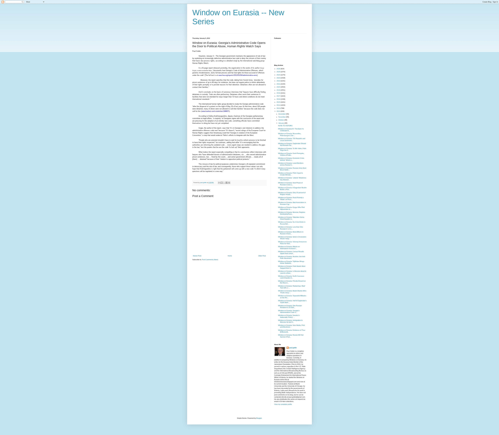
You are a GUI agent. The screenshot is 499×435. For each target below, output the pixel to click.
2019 (279, 90)
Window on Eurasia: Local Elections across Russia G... (290, 164)
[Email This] (219, 182)
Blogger (259, 418)
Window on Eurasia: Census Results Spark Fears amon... (291, 252)
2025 (279, 72)
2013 (279, 108)
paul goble (293, 348)
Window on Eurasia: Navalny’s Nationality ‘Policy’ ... (289, 316)
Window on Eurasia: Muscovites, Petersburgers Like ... (289, 134)
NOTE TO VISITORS (285, 126)
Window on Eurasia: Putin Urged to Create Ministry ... (290, 174)
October (281, 120)
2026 (279, 69)
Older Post (262, 256)
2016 (279, 99)
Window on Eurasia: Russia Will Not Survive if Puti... (290, 336)
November (282, 117)
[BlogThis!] (221, 182)
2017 (279, 96)
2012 (279, 111)
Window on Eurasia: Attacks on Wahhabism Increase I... (289, 247)
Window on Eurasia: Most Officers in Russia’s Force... (290, 233)
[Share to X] (224, 182)
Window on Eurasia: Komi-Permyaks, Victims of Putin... (291, 154)
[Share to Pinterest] (229, 182)
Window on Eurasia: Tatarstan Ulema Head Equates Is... (291, 218)
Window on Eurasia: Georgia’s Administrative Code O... (289, 311)
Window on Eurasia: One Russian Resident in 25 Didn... (290, 306)
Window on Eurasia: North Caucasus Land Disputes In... (291, 277)
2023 (279, 78)
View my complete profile (283, 404)
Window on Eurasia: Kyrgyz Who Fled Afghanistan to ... (291, 208)
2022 (279, 81)
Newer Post (197, 256)
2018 (279, 93)
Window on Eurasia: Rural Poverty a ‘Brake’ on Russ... (291, 198)
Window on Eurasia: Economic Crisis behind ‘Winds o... (291, 159)
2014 (279, 105)
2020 (279, 87)
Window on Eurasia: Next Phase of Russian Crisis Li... (290, 184)
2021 (279, 84)
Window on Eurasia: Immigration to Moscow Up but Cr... (290, 321)
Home (230, 256)
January (281, 123)
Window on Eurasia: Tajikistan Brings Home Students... (291, 262)
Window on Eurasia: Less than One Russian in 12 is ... (290, 228)
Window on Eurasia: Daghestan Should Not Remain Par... (292, 144)
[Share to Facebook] (226, 182)
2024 (279, 75)
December (282, 114)
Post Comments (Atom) (210, 260)
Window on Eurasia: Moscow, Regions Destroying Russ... (291, 213)
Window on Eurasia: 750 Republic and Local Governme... (291, 139)
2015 (279, 102)
